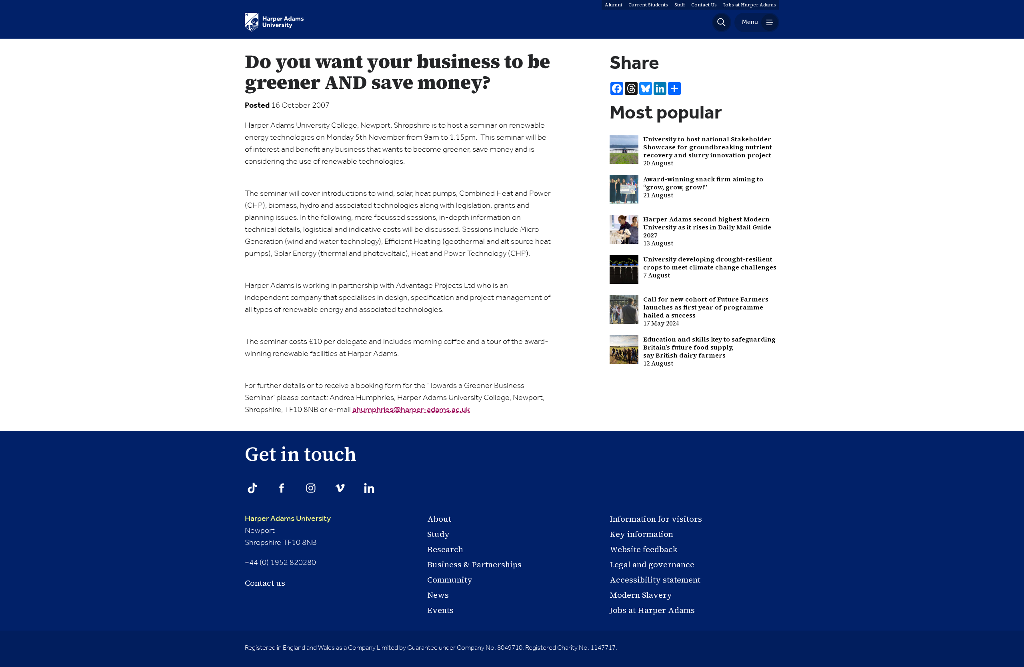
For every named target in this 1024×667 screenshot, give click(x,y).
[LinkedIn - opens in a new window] (369, 488)
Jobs (749, 5)
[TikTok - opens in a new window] (252, 488)
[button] (721, 22)
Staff (679, 5)
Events (440, 610)
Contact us (265, 583)
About (439, 518)
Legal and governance (652, 564)
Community (449, 579)
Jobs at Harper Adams (652, 610)
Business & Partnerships (474, 564)
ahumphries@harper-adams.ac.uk (411, 410)
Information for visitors (656, 518)
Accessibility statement (655, 579)
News (438, 595)
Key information (641, 534)
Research (445, 549)
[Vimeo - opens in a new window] (340, 488)
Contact (704, 5)
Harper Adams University (288, 518)
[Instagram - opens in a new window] (311, 488)
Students (648, 5)
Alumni (613, 5)
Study (438, 534)
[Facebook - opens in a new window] (281, 488)
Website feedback (644, 549)
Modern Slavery (641, 595)
